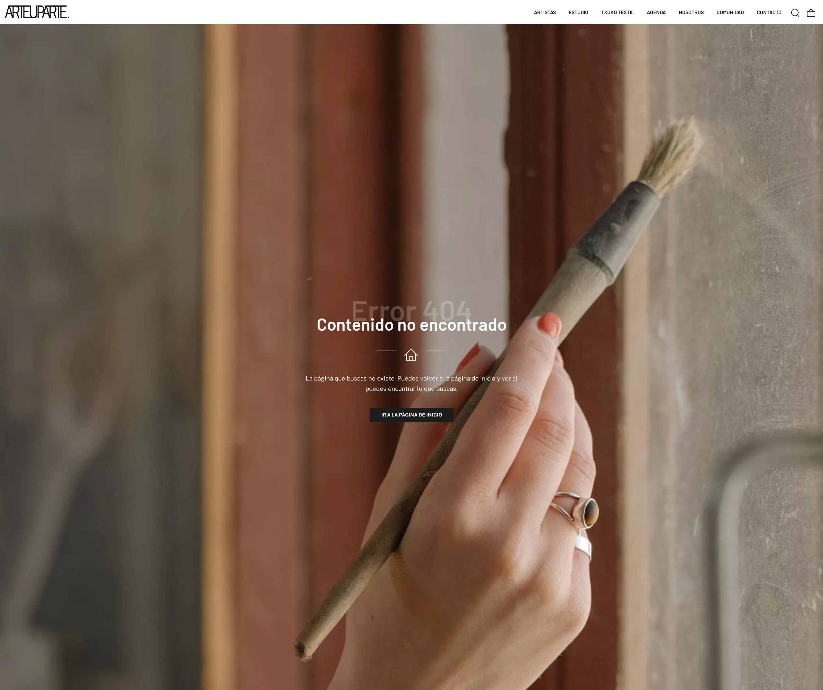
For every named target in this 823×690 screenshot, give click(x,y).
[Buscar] (795, 12)
